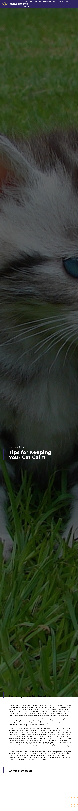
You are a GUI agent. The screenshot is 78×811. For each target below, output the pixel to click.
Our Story (27, 6)
